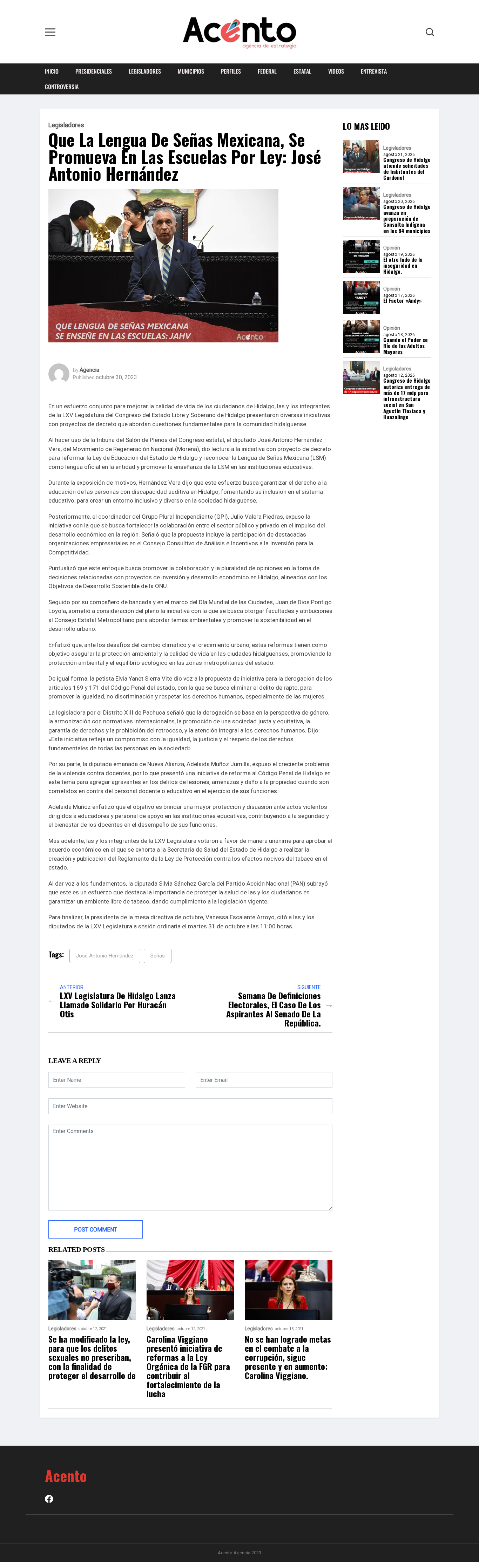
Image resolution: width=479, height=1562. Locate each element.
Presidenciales (93, 71)
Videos (336, 71)
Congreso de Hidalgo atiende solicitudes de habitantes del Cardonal (407, 169)
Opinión (391, 247)
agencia (89, 370)
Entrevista (374, 71)
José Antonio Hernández (105, 956)
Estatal (302, 71)
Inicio (52, 71)
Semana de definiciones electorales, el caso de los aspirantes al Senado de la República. (273, 1009)
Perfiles (231, 71)
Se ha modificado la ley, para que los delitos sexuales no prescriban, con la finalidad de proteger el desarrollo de (92, 1357)
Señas (157, 956)
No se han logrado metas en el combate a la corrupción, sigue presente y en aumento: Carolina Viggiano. (288, 1357)
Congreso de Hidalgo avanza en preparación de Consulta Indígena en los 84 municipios (407, 219)
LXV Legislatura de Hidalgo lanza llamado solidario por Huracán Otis (118, 1004)
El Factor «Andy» (402, 300)
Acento (66, 1475)
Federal (267, 71)
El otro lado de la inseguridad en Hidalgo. (403, 266)
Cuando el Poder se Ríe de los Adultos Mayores (405, 346)
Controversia (62, 86)
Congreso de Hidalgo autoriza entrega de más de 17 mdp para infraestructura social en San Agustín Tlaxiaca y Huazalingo (407, 399)
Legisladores (145, 71)
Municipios (191, 71)
